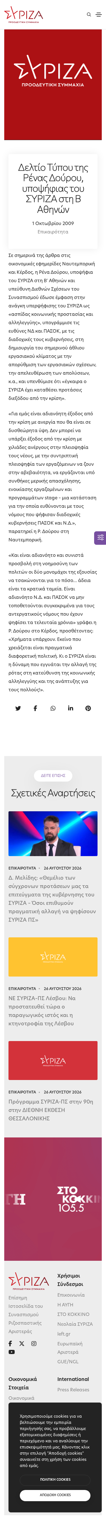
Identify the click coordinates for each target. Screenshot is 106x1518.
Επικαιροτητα (22, 868)
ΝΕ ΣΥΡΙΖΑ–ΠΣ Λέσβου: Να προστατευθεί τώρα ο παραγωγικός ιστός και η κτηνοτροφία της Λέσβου (41, 1011)
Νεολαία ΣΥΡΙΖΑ (75, 1324)
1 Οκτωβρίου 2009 (53, 224)
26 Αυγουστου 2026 (62, 868)
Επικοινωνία (71, 1295)
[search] (88, 14)
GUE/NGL (68, 1362)
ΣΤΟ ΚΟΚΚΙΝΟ (73, 1315)
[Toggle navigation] (99, 15)
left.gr (63, 1334)
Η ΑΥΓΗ (65, 1305)
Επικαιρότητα (53, 232)
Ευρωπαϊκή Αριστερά (70, 1348)
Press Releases (73, 1390)
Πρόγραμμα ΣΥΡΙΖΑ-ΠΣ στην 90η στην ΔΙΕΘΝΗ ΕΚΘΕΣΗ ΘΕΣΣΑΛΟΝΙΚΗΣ (50, 1111)
